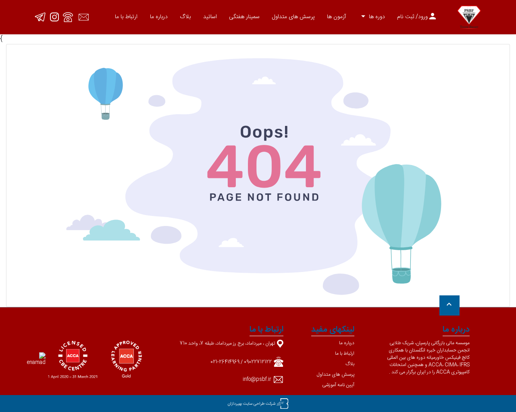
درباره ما (159, 17)
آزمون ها (336, 17)
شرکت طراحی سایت (259, 404)
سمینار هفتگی (244, 17)
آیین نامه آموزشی (338, 385)
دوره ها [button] (371, 16)
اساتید (210, 17)
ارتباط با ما (126, 17)
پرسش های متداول (293, 17)
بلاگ (185, 17)
